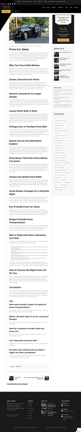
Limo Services (65, 155)
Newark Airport (66, 162)
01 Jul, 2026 (51, 403)
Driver (69, 140)
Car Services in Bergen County (61, 135)
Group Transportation (59, 147)
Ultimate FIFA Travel (59, 189)
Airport (56, 118)
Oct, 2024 (12, 42)
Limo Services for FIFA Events (60, 157)
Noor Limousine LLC (21, 427)
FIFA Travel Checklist (59, 142)
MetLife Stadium (58, 162)
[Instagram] (11, 415)
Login (15, 11)
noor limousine (58, 172)
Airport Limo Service (59, 123)
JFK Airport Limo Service (60, 150)
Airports (60, 7)
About (48, 7)
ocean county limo (66, 172)
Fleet (66, 7)
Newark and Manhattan (59, 167)
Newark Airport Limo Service (60, 165)
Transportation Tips (63, 184)
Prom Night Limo (67, 182)
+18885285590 (63, 36)
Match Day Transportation (60, 160)
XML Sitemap (57, 427)
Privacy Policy (49, 427)
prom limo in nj (29, 227)
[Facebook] (8, 415)
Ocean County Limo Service (60, 175)
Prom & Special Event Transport (27, 46)
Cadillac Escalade (20, 115)
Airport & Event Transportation (61, 120)
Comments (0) (39, 46)
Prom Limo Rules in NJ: (65, 52)
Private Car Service (59, 177)
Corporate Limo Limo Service (60, 140)
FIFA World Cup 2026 (59, 145)
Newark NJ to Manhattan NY (60, 170)
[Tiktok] (14, 415)
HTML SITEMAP (63, 427)
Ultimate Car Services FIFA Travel (61, 187)
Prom (66, 177)
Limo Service (57, 155)
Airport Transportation (59, 125)
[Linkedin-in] (16, 415)
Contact (76, 7)
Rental (56, 184)
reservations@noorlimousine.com (26, 1)
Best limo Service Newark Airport (61, 130)
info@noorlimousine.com (68, 411)
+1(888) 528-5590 (39, 1)
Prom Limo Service (58, 182)
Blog (71, 7)
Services (54, 7)
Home (43, 7)
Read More (50, 408)
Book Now (5, 11)
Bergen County (58, 128)
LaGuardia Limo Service (59, 152)
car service (57, 133)
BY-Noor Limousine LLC (14, 46)
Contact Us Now (63, 40)
